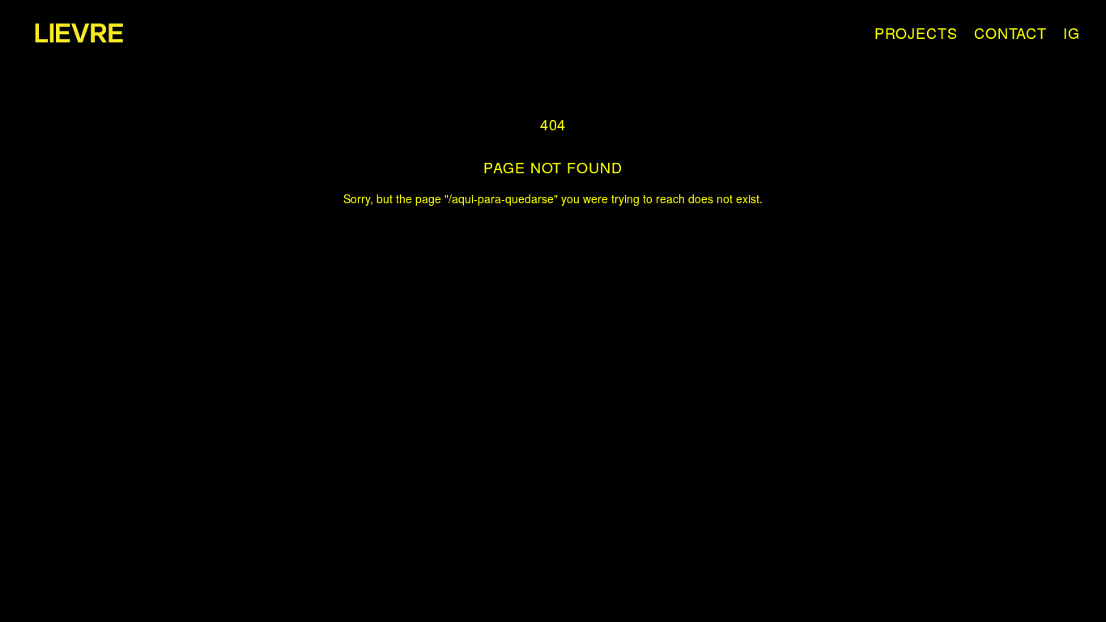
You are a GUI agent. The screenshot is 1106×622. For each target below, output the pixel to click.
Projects (916, 32)
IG (1071, 32)
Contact (1010, 32)
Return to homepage (553, 226)
